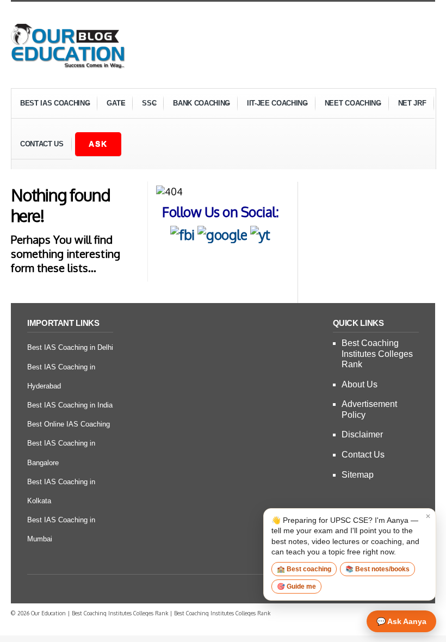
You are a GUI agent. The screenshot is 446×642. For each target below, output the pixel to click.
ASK (98, 143)
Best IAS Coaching (50, 104)
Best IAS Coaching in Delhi (70, 347)
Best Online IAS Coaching (68, 424)
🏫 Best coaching (304, 569)
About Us (359, 384)
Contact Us (42, 144)
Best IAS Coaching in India (70, 405)
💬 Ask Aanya (401, 621)
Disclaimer (362, 434)
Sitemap (358, 474)
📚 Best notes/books (377, 569)
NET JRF (412, 103)
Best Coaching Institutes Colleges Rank (377, 353)
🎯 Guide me (296, 586)
